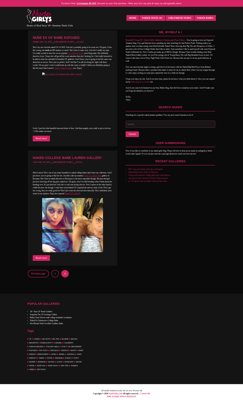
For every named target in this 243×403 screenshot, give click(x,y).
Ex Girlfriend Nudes (76, 53)
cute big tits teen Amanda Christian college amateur (148, 178)
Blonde (65, 339)
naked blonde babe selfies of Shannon (143, 172)
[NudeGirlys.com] (39, 16)
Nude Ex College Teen (92, 175)
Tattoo (79, 362)
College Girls (52, 346)
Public (68, 358)
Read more (41, 138)
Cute (63, 346)
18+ (30, 339)
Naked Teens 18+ (152, 18)
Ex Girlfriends (74, 346)
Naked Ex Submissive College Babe (44, 320)
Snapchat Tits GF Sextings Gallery (43, 314)
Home (132, 18)
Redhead (41, 362)
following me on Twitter (140, 82)
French (64, 350)
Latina (53, 354)
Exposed (33, 350)
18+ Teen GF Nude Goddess (41, 311)
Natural (71, 354)
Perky (41, 358)
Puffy (76, 358)
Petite (49, 358)
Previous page (38, 273)
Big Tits (55, 339)
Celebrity (68, 343)
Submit (132, 134)
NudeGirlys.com (115, 393)
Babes (37, 339)
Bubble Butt (46, 343)
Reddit (32, 362)
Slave (59, 362)
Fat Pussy (43, 350)
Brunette (33, 343)
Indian (32, 354)
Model (62, 354)
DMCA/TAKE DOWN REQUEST (121, 396)
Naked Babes (205, 18)
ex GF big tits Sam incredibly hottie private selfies (147, 181)
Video (31, 369)
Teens (31, 366)
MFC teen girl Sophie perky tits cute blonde (145, 169)
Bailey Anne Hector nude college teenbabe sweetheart (51, 317)
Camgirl (58, 343)
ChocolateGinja (36, 346)
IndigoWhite (42, 354)
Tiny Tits (64, 366)
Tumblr (74, 366)
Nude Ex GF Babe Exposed (56, 37)
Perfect (33, 358)
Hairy (80, 350)
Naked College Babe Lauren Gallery (67, 158)
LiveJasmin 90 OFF (87, 3)
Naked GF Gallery (72, 193)
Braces (74, 339)
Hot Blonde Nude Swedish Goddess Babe (46, 323)
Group (73, 350)
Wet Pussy (41, 369)
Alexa (80, 42)
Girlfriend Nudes (179, 18)
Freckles (54, 350)
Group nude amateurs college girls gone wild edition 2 (149, 175)
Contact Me (145, 393)
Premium (59, 358)
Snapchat (68, 362)
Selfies (51, 362)
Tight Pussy (53, 366)
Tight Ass (41, 366)
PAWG (79, 354)
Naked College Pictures (64, 68)
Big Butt (46, 339)
